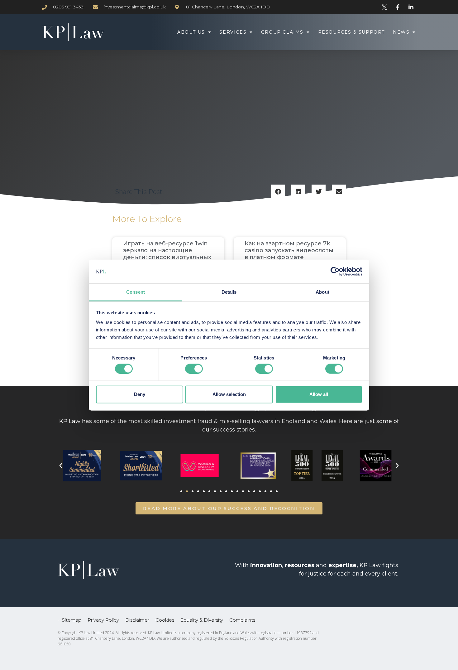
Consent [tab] (135, 292)
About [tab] (322, 292)
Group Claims (282, 32)
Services (232, 32)
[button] (278, 192)
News (401, 32)
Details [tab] (229, 292)
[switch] (194, 369)
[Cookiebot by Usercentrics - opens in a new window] (335, 271)
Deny (139, 394)
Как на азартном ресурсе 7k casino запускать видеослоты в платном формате (289, 250)
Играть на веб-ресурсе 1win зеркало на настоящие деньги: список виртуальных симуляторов (167, 253)
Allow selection (229, 394)
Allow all (318, 394)
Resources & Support (351, 32)
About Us (191, 32)
